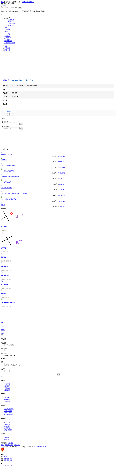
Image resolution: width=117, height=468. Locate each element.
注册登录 (7, 384)
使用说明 (7, 401)
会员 (2, 333)
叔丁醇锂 (4, 226)
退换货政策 (8, 430)
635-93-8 (61, 190)
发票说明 (7, 428)
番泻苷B (3, 293)
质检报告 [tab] (10, 115)
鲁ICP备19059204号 (40, 447)
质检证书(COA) (9, 409)
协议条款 (7, 397)
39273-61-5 (61, 178)
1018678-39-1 (61, 167)
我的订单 (25, 2)
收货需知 (7, 426)
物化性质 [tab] (10, 111)
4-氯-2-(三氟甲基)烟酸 (8, 165)
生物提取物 (11, 23)
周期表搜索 (8, 411)
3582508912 (8, 460)
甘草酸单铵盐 (5, 275)
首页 (2, 2)
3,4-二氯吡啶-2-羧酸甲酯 (8, 199)
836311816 (7, 456)
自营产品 (11, 20)
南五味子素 (4, 284)
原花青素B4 (4, 266)
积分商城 (7, 39)
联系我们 (7, 439)
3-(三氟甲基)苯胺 (6, 182)
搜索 (20, 7)
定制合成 (11, 21)
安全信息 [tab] (10, 113)
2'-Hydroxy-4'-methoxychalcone (10, 176)
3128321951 (8, 458)
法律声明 (17, 445)
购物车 (31, 2)
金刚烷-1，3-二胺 (6, 154)
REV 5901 (4, 160)
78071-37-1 (61, 173)
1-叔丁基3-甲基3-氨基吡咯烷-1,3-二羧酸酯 (14, 193)
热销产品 (7, 35)
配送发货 (7, 422)
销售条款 (7, 388)
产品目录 (7, 29)
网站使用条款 (9, 445)
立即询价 (6, 80)
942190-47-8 (61, 195)
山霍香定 (4, 257)
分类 (2, 326)
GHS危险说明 (8, 414)
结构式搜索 (8, 41)
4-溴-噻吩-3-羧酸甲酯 (7, 171)
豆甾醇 (3, 205)
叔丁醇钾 (4, 248)
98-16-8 (61, 184)
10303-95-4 (61, 156)
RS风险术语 (8, 413)
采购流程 (7, 386)
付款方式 (7, 390)
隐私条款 (7, 399)
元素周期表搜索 (9, 43)
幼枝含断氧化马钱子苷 (8, 302)
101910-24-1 (61, 161)
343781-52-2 (61, 201)
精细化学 (11, 25)
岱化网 (10, 443)
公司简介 (7, 437)
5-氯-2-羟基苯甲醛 (6, 188)
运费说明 (7, 424)
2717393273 (8, 465)
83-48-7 (61, 207)
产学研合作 (8, 37)
